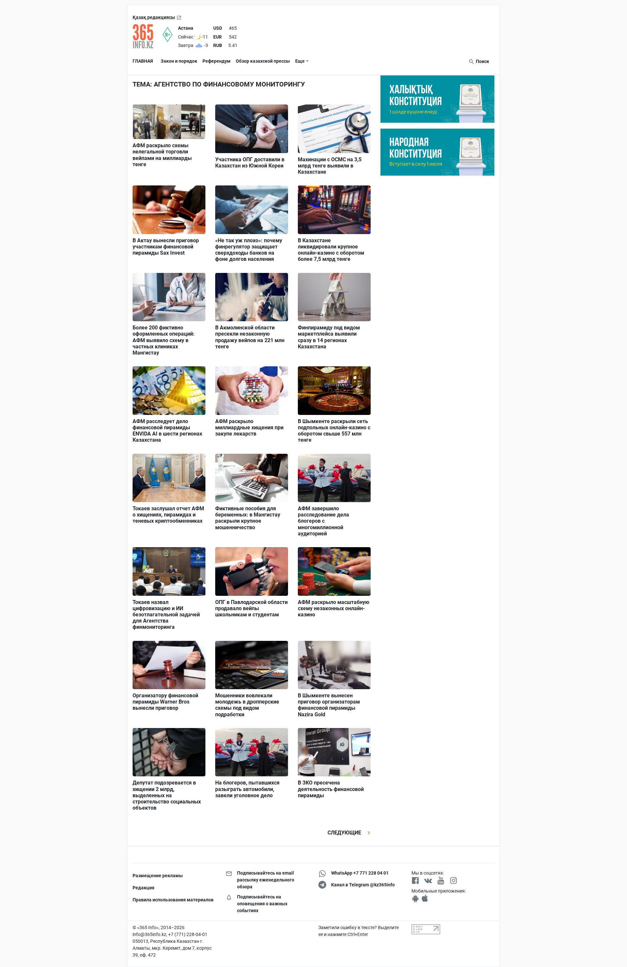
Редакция (143, 887)
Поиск (482, 61)
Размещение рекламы (158, 875)
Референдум (216, 61)
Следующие (345, 833)
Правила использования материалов (173, 899)
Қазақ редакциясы (154, 17)
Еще (300, 61)
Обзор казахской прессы (263, 61)
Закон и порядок (179, 61)
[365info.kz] (148, 36)
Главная (143, 61)
